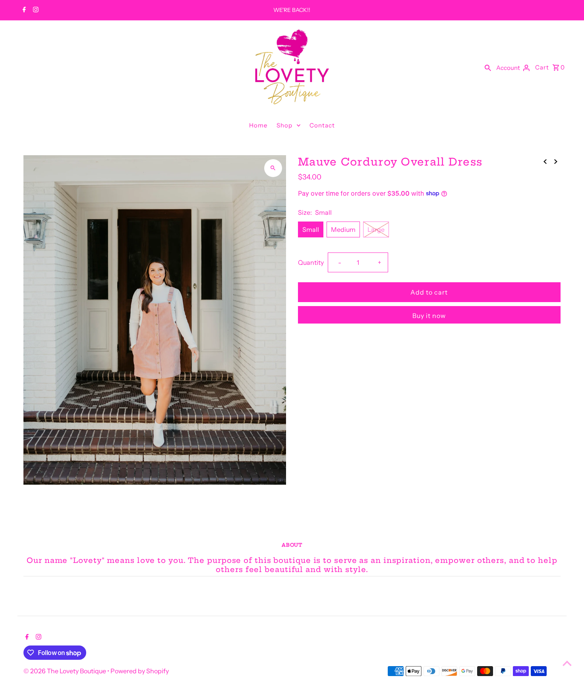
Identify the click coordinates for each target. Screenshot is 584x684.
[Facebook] (23, 10)
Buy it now (429, 316)
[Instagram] (35, 10)
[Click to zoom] (273, 168)
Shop (284, 125)
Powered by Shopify (139, 671)
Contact (322, 125)
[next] (556, 161)
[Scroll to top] (567, 663)
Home (258, 125)
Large (376, 229)
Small (310, 229)
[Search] (488, 67)
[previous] (545, 161)
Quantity (311, 262)
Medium (343, 229)
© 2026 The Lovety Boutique (65, 671)
